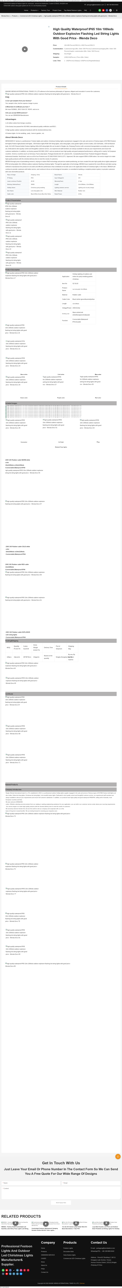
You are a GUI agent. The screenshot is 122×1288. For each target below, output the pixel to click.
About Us (44, 1265)
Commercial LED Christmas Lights (31, 16)
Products (15, 16)
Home (43, 1248)
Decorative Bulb (68, 1251)
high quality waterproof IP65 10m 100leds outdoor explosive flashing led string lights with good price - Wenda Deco (80, 16)
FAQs (43, 1269)
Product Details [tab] (61, 86)
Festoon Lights (68, 1248)
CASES (43, 1258)
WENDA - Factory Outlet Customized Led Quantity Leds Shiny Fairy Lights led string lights (14, 1228)
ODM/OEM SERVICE (48, 1255)
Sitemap (82, 1283)
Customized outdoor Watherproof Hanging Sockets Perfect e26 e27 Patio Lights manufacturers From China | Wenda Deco (45, 1229)
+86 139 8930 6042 (112, 4)
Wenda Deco (5, 16)
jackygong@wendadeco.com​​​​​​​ (95, 4)
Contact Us (44, 1272)
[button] (90, 10)
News (43, 1262)
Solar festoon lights (69, 1255)
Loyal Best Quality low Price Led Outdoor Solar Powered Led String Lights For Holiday (105, 1227)
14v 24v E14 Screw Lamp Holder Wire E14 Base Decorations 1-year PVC (74, 1227)
